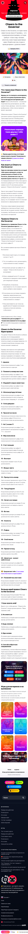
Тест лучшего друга (7, 831)
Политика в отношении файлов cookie (11, 919)
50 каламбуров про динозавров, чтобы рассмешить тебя (12, 870)
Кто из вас (4, 815)
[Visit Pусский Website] (9, 879)
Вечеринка (5, 806)
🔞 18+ (14, 80)
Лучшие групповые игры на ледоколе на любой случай (12, 853)
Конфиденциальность (7, 915)
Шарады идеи (5, 817)
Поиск (6, 797)
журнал (16, 769)
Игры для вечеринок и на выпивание (13, 772)
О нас (2, 900)
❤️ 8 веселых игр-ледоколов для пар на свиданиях (12, 857)
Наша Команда (5, 906)
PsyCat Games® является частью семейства (11, 925)
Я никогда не (4, 812)
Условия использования (7, 912)
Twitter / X (10, 675)
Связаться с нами (5, 903)
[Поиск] (25, 2)
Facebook (10, 672)
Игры (3, 828)
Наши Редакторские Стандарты (10, 909)
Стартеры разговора (9, 849)
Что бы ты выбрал (6, 820)
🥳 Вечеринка (6, 77)
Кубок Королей (5, 822)
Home (9, 769)
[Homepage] (2, 2)
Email (19, 679)
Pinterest (20, 672)
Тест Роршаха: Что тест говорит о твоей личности (11, 864)
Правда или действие (7, 810)
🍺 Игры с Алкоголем (19, 77)
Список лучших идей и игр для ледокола (13, 860)
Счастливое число (6, 836)
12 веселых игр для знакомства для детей (13, 867)
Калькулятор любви (7, 844)
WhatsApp (20, 675)
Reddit (11, 679)
